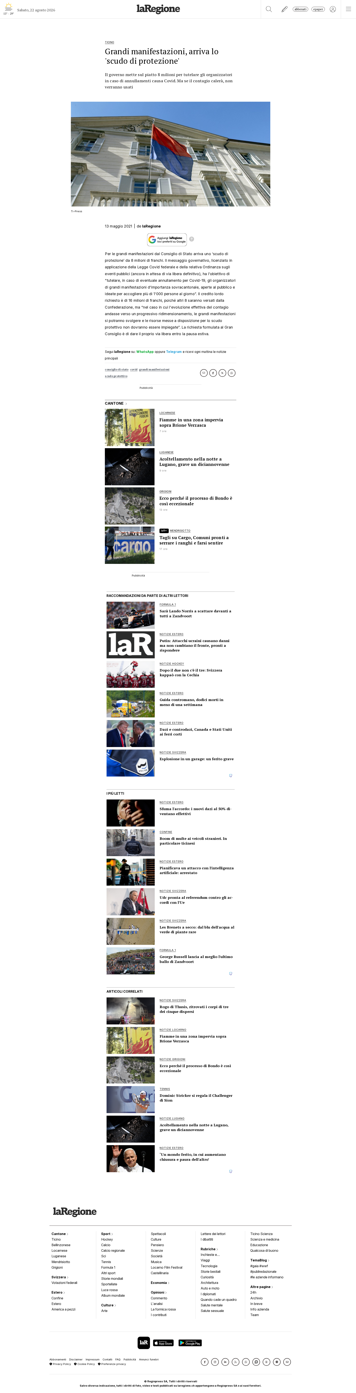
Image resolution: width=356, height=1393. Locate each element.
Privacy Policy (61, 1364)
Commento (159, 1298)
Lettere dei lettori (213, 1234)
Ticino (56, 1239)
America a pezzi (63, 1309)
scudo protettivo (116, 376)
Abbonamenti (57, 1359)
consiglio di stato (116, 369)
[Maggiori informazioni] (191, 239)
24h (253, 1292)
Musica (156, 1262)
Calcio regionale (113, 1250)
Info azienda (259, 1309)
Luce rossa (109, 1290)
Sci (103, 1256)
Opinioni (158, 1292)
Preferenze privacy (113, 1364)
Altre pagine (260, 1287)
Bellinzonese (61, 1245)
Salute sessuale (212, 1311)
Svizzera (59, 1277)
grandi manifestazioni (154, 369)
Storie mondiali (112, 1278)
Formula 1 (108, 1267)
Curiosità (207, 1277)
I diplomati (208, 1294)
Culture (107, 1305)
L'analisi (157, 1304)
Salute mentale (212, 1305)
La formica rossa (163, 1309)
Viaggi (205, 1260)
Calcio (105, 1245)
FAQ (118, 1359)
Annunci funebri (149, 1359)
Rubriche (208, 1249)
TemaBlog (259, 1260)
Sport (106, 1234)
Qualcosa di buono (264, 1250)
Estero (57, 1292)
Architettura (209, 1283)
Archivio (256, 1298)
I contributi (158, 1315)
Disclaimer (76, 1359)
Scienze (157, 1250)
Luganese (59, 1256)
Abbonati (300, 9)
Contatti (107, 1359)
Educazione (259, 1245)
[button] (204, 1362)
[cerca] (269, 9)
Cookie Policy (86, 1364)
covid (134, 369)
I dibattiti (207, 1239)
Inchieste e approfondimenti (213, 1255)
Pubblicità (130, 1359)
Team (254, 1315)
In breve (256, 1304)
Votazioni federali (64, 1283)
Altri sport (108, 1273)
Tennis (106, 1262)
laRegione (151, 226)
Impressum (93, 1359)
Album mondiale (113, 1295)
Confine (57, 1298)
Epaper (318, 9)
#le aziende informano (266, 1277)
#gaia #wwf (259, 1266)
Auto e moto (210, 1288)
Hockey (107, 1239)
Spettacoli (158, 1234)
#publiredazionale (263, 1271)
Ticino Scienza (261, 1234)
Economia (159, 1283)
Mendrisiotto (61, 1262)
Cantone (59, 1234)
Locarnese (59, 1250)
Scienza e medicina (264, 1239)
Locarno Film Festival (166, 1267)
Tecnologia (209, 1266)
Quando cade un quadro (219, 1300)
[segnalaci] (285, 9)
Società (156, 1256)
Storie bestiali (210, 1271)
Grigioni (57, 1267)
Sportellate (109, 1284)
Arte (104, 1311)
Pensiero (157, 1245)
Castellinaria (160, 1273)
